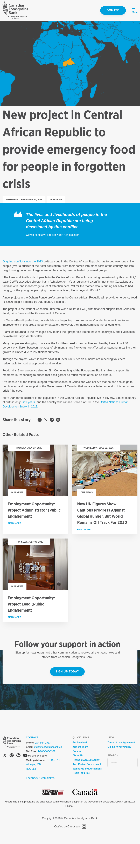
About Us (78, 755)
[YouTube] (25, 756)
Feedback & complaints (40, 778)
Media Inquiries (81, 772)
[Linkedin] (18, 756)
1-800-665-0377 (46, 751)
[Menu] (134, 8)
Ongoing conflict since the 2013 (23, 261)
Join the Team (80, 746)
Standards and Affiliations (87, 768)
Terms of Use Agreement (121, 742)
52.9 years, (29, 402)
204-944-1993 (43, 742)
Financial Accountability (86, 759)
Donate (113, 10)
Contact (32, 737)
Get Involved (80, 742)
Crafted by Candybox (67, 826)
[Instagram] (12, 756)
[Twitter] (5, 756)
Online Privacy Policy (119, 746)
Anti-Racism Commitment (87, 764)
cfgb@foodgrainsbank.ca (48, 746)
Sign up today (67, 671)
